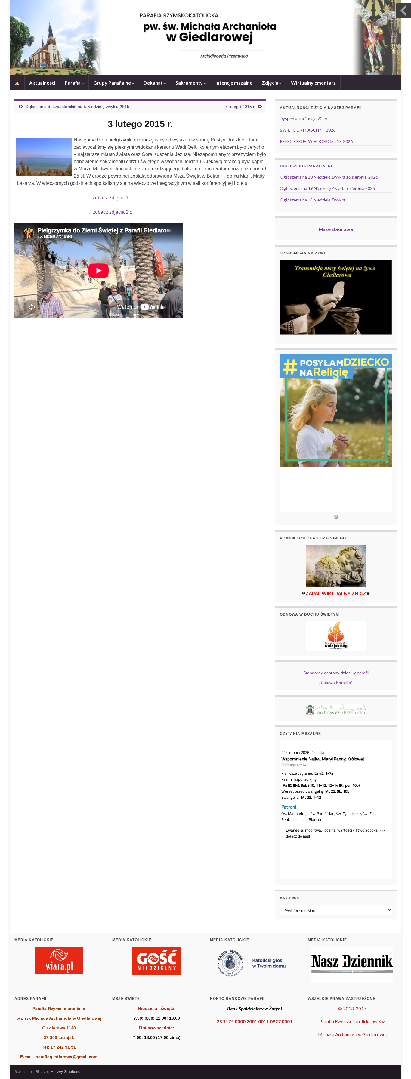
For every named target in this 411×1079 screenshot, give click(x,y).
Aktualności (42, 83)
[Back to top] (397, 1065)
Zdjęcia (270, 83)
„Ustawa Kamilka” (336, 682)
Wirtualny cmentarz (313, 83)
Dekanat (154, 83)
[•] (336, 433)
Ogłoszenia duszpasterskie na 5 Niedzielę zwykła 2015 (77, 106)
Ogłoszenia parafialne (307, 166)
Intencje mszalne (233, 83)
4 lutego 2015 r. (240, 106)
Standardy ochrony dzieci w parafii (336, 672)
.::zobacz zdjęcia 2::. (73, 212)
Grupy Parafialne (112, 83)
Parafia (73, 83)
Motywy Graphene (65, 1072)
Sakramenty (189, 83)
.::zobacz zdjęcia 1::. (73, 197)
